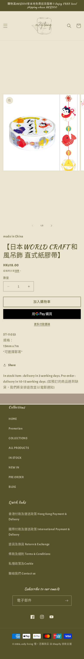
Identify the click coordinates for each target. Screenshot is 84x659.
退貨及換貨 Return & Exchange (29, 544)
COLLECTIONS (18, 438)
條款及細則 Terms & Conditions (29, 554)
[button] (5, 26)
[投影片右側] (51, 225)
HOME (13, 419)
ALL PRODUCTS (19, 448)
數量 (6, 278)
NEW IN (14, 467)
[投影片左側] (32, 225)
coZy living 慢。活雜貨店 (35, 643)
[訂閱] (66, 601)
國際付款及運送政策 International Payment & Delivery (39, 531)
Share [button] (12, 365)
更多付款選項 (42, 324)
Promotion (15, 428)
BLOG (12, 487)
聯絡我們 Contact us (22, 573)
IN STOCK (15, 458)
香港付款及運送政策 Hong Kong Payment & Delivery (38, 516)
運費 (17, 270)
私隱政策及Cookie (21, 563)
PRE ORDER (16, 477)
